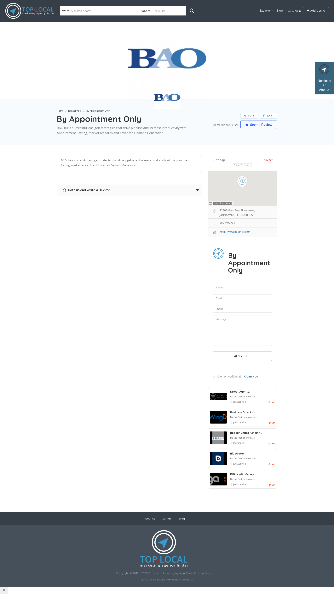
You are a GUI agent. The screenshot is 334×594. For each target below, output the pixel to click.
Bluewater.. (237, 453)
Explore (265, 10)
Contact (167, 518)
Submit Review (260, 125)
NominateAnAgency (324, 85)
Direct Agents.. (240, 391)
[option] (167, 60)
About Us (149, 518)
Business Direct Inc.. (243, 412)
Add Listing (317, 10)
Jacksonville (74, 110)
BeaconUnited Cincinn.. (246, 433)
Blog (280, 10)
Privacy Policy (203, 573)
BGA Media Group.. (242, 474)
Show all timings (243, 165)
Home (60, 110)
